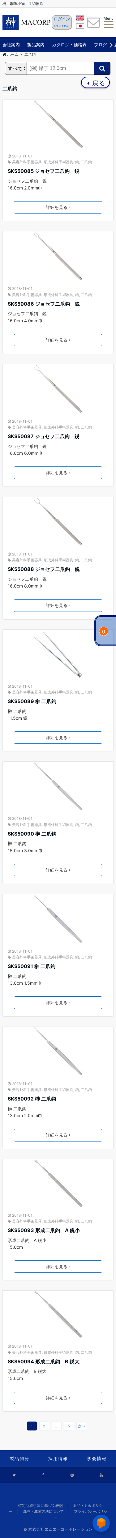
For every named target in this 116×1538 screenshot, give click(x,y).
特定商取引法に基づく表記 (40, 1505)
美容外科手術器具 (27, 162)
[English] (80, 19)
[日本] (80, 27)
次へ (81, 1426)
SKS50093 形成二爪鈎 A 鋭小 (46, 1230)
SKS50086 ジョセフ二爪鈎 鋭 (44, 304)
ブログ (100, 44)
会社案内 (11, 44)
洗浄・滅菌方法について (43, 1511)
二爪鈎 (86, 162)
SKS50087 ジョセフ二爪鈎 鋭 (43, 436)
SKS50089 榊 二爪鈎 (32, 701)
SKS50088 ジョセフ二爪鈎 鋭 (44, 569)
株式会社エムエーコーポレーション (60, 1529)
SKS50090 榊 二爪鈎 (32, 834)
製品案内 (36, 44)
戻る (97, 83)
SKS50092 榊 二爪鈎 (32, 1099)
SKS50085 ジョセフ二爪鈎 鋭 (43, 171)
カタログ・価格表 (69, 44)
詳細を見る (56, 207)
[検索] (102, 68)
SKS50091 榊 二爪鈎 (31, 966)
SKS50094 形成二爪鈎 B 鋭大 (43, 1361)
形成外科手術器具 (58, 162)
